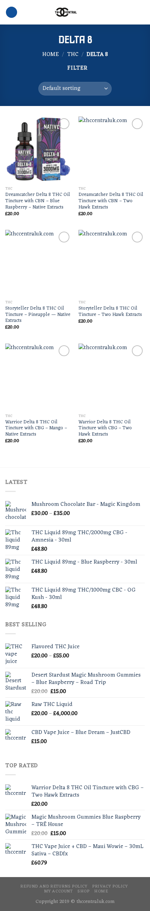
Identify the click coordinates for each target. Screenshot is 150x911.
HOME (101, 891)
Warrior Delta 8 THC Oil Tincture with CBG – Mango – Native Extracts (36, 428)
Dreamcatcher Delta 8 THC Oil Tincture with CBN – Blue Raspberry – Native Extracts (37, 201)
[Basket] (141, 12)
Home (50, 54)
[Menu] (11, 12)
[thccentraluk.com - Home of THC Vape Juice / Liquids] (66, 12)
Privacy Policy (110, 886)
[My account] (129, 12)
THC (72, 54)
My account (58, 891)
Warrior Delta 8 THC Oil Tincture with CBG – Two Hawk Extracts (105, 428)
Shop (83, 891)
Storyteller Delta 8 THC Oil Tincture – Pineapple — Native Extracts (37, 314)
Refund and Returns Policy (53, 886)
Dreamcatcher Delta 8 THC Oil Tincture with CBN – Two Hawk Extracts (110, 201)
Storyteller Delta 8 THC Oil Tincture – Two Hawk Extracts (110, 311)
